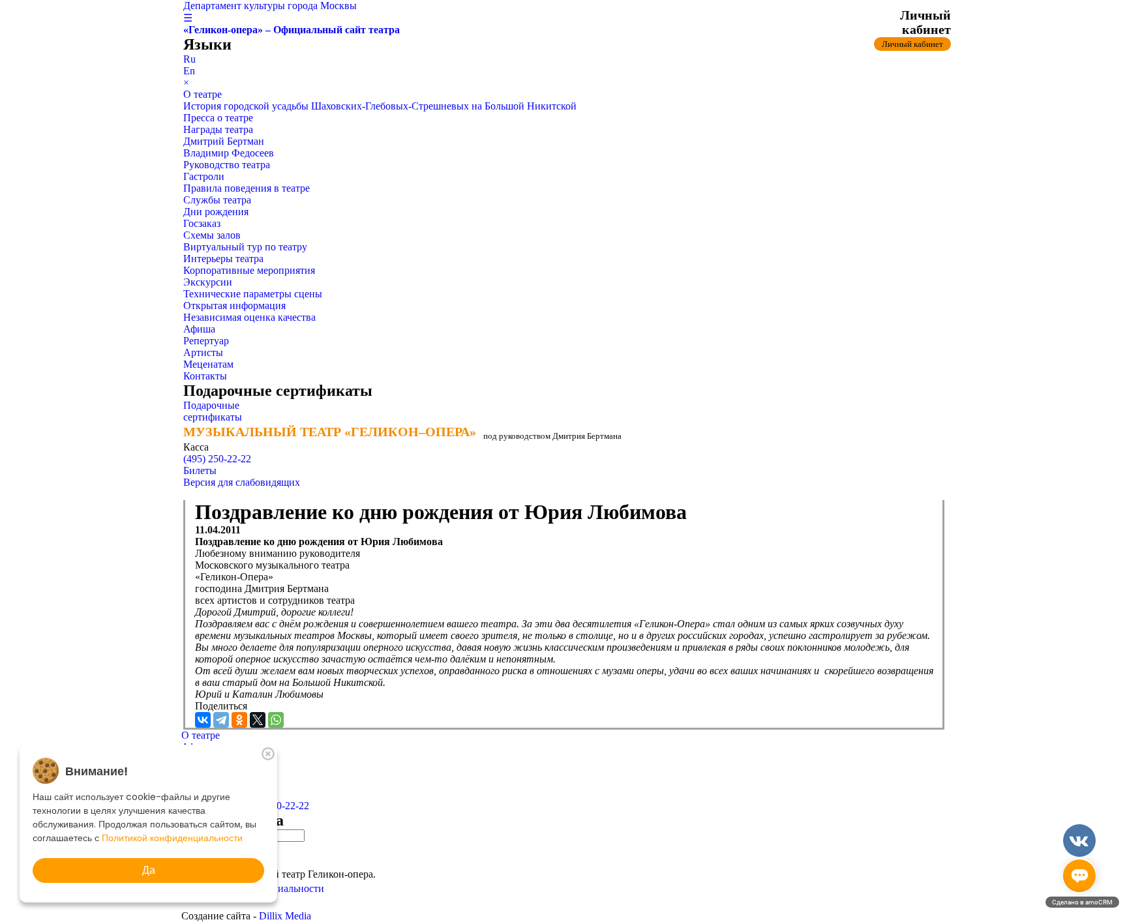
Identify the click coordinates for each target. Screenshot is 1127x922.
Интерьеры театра (223, 258)
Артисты (203, 352)
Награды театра (218, 129)
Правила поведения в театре (246, 188)
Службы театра (217, 199)
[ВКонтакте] (203, 720)
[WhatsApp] (276, 720)
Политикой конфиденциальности (172, 837)
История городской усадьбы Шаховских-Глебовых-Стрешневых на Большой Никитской (380, 106)
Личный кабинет (912, 44)
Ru (189, 59)
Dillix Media (285, 915)
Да (148, 870)
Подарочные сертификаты (212, 411)
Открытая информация (234, 305)
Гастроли (203, 176)
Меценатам (208, 364)
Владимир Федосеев (228, 152)
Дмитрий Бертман (223, 141)
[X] (257, 720)
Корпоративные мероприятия (249, 270)
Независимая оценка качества (249, 317)
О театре (202, 94)
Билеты (200, 470)
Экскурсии (207, 282)
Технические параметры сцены (252, 293)
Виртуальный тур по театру (245, 246)
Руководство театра (226, 164)
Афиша (199, 329)
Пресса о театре (218, 117)
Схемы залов (212, 235)
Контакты (205, 375)
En (189, 70)
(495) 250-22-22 (217, 458)
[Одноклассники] (239, 720)
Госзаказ (201, 223)
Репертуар (206, 340)
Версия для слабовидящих (241, 482)
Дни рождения (215, 211)
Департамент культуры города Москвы (270, 5)
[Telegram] (221, 720)
